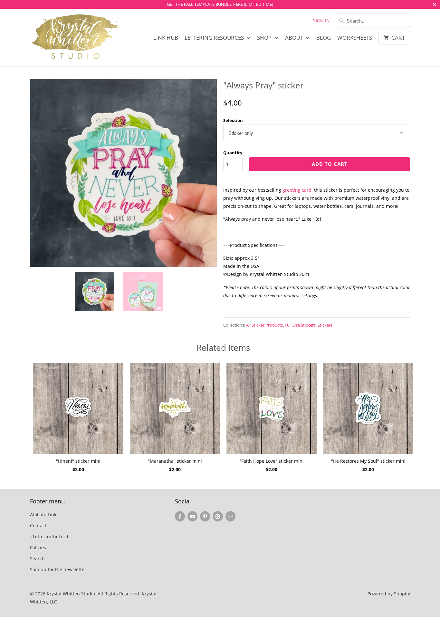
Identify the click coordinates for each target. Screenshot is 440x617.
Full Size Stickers (300, 325)
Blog (323, 37)
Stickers (325, 325)
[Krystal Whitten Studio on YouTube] (192, 516)
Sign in (321, 20)
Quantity (232, 153)
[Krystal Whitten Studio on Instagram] (218, 516)
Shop (265, 37)
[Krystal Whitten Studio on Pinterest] (205, 516)
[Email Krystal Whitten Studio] (230, 516)
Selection (233, 120)
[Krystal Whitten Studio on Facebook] (180, 516)
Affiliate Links (44, 514)
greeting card (296, 190)
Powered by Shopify (389, 594)
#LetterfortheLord (49, 536)
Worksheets (354, 37)
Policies (38, 547)
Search (37, 558)
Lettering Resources (215, 37)
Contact (38, 525)
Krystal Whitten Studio (71, 594)
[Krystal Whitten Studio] (75, 37)
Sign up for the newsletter (58, 569)
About (294, 37)
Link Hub (165, 37)
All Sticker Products (264, 325)
